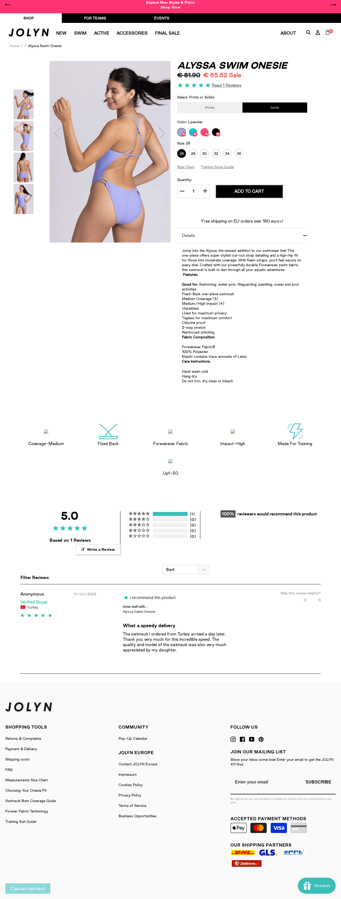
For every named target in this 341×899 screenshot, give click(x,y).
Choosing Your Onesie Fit (26, 790)
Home (14, 46)
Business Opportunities (137, 816)
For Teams (95, 18)
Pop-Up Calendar (133, 738)
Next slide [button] (333, 4)
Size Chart (185, 167)
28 (193, 153)
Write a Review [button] (101, 549)
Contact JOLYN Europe (138, 764)
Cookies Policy (131, 785)
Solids (274, 107)
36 (239, 153)
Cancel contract (28, 888)
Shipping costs (17, 759)
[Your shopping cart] (328, 38)
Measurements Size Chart (26, 780)
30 (204, 153)
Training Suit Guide (20, 821)
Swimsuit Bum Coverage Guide (30, 801)
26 (182, 153)
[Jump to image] (24, 117)
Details (188, 235)
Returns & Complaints (23, 738)
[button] (57, 133)
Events (161, 18)
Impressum (128, 774)
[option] (170, 5)
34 (227, 153)
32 (216, 153)
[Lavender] (181, 132)
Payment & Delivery (21, 749)
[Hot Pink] (204, 132)
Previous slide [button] (8, 4)
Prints (209, 107)
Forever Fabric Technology (26, 811)
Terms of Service (132, 805)
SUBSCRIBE (318, 782)
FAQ (9, 769)
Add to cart (249, 191)
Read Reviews (226, 85)
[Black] (216, 132)
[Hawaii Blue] (193, 132)
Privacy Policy (130, 795)
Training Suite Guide (217, 167)
